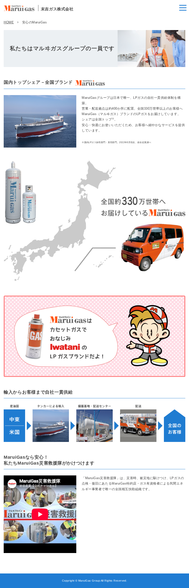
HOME (9, 22)
